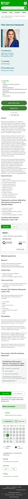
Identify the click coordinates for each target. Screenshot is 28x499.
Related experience (7, 87)
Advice (24, 12)
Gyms (11, 12)
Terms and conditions (10, 494)
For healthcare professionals (9, 488)
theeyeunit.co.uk (21, 173)
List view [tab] (6, 227)
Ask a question (6, 96)
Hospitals (4, 12)
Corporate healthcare (20, 489)
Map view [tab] (16, 227)
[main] (14, 249)
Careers (19, 487)
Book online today (14, 103)
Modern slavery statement (14, 492)
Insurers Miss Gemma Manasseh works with (14, 89)
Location (4, 86)
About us (8, 487)
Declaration (5, 91)
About (4, 82)
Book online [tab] (5, 393)
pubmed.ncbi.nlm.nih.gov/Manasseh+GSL (12, 266)
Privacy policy (19, 494)
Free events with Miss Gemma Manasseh (13, 92)
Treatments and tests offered (10, 84)
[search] (14, 8)
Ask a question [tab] (18, 393)
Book (3, 94)
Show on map (20, 249)
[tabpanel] (14, 241)
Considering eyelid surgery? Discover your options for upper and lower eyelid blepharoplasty (13, 363)
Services (17, 12)
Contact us (13, 487)
